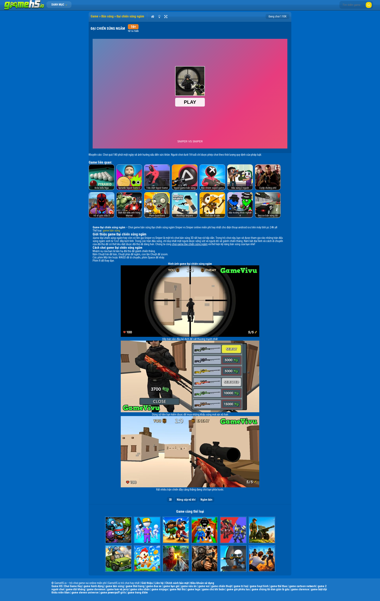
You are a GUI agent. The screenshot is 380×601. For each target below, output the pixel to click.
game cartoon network (302, 586)
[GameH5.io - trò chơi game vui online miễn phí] (24, 8)
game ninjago (159, 589)
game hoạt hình (259, 586)
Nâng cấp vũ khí (186, 499)
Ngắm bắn (206, 499)
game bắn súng (111, 230)
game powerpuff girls (113, 592)
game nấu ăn (189, 586)
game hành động (94, 586)
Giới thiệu (147, 583)
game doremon (96, 589)
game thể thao (278, 586)
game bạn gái (171, 586)
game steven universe (85, 592)
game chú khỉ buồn (213, 589)
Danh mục (58, 4)
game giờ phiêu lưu (238, 589)
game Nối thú (178, 589)
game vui (203, 586)
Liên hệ (159, 583)
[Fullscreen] (165, 16)
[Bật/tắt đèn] (159, 16)
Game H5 (56, 586)
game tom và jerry (117, 589)
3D (170, 499)
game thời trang (135, 586)
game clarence (300, 589)
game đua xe (154, 586)
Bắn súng (107, 16)
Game (94, 16)
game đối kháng (75, 589)
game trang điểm (138, 592)
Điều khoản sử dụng (202, 583)
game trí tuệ (241, 586)
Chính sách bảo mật (177, 583)
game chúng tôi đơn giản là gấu (270, 589)
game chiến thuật (221, 586)
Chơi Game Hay (73, 586)
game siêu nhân (140, 589)
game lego (193, 589)
